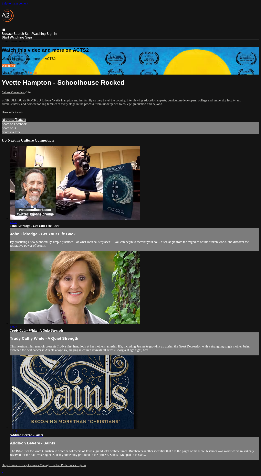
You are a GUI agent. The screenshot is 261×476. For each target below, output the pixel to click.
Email (22, 120)
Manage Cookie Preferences (58, 465)
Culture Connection (13, 92)
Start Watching (35, 33)
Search (19, 33)
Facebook (8, 120)
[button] (3, 30)
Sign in (51, 33)
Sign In (30, 37)
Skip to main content (15, 3)
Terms (13, 465)
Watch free (8, 65)
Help (5, 465)
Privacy (23, 465)
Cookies (34, 465)
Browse (7, 33)
